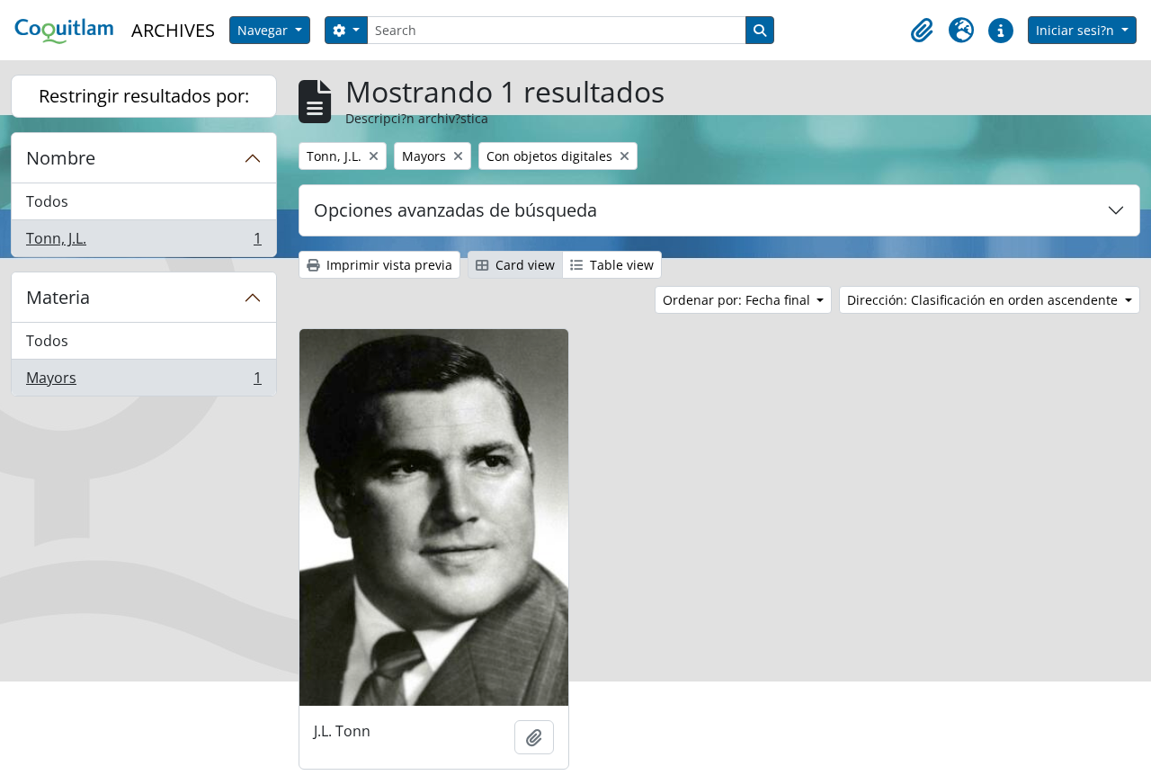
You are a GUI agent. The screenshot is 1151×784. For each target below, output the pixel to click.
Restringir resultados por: (144, 96)
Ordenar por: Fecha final (738, 299)
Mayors (143, 382)
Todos (47, 201)
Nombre (60, 158)
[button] (921, 30)
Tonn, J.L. (143, 242)
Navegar (264, 30)
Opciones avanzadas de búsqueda (455, 210)
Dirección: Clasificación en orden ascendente (984, 299)
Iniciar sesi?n (1077, 30)
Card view (523, 264)
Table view (620, 264)
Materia (58, 297)
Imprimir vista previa (387, 264)
